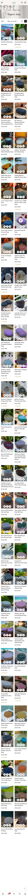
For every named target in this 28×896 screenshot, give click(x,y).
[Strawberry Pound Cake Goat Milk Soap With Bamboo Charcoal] (7, 473)
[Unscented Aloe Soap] (21, 32)
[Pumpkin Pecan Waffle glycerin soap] (21, 275)
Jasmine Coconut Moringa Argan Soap (20, 400)
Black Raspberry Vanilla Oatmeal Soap (6, 640)
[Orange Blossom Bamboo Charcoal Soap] (7, 872)
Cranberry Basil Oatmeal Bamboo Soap (7, 151)
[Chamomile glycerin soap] (7, 417)
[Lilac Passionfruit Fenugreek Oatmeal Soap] (7, 333)
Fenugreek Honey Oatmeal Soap (19, 343)
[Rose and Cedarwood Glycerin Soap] (7, 444)
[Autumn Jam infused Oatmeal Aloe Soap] (7, 275)
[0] (25, 2)
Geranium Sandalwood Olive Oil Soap (21, 804)
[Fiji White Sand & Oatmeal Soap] (7, 604)
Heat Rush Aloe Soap (6, 42)
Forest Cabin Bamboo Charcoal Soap (6, 231)
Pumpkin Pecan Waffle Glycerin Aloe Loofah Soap (21, 202)
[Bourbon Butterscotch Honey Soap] (7, 713)
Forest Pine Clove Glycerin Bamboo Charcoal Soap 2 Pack (7, 122)
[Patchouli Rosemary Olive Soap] (7, 794)
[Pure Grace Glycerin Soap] (21, 656)
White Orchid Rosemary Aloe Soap (6, 562)
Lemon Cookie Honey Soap (7, 201)
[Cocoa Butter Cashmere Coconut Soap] (7, 684)
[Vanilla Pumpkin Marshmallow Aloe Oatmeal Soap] (21, 629)
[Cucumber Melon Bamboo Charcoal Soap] (21, 83)
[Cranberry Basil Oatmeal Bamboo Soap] (7, 140)
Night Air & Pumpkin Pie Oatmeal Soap (20, 151)
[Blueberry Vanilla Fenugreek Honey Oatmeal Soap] (7, 360)
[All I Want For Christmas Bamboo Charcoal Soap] (21, 110)
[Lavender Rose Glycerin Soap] (7, 58)
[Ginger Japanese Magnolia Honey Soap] (21, 165)
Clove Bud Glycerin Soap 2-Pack (20, 536)
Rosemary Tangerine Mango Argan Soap (6, 400)
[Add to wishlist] (7, 38)
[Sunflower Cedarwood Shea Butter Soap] (7, 656)
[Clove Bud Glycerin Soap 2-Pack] (21, 526)
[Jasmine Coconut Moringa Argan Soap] (21, 389)
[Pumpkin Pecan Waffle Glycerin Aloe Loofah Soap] (21, 191)
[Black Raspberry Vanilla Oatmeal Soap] (7, 629)
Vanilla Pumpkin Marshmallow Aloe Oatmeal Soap (19, 640)
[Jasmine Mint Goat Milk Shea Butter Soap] (21, 872)
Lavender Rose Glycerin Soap (5, 69)
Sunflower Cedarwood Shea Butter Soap (7, 667)
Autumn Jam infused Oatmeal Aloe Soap (6, 286)
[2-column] (25, 21)
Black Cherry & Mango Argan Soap (21, 370)
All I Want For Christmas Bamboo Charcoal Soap (19, 122)
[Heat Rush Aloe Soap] (7, 32)
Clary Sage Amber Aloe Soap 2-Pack (19, 855)
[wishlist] (14, 894)
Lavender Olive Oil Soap (20, 830)
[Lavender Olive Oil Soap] (21, 819)
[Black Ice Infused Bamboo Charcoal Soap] (7, 739)
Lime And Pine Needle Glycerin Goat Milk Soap (21, 428)
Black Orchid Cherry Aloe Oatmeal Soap (6, 536)
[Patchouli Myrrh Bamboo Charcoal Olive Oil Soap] (7, 576)
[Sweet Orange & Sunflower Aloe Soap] (21, 768)
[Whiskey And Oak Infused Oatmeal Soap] (21, 604)
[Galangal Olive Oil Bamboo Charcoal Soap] (7, 83)
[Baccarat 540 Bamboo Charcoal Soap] (7, 500)
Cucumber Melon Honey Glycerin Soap (20, 484)
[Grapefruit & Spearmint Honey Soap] (21, 551)
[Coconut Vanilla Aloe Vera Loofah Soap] (7, 768)
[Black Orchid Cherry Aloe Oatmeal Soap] (7, 526)
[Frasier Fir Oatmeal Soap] (7, 246)
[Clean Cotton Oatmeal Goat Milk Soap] (21, 500)
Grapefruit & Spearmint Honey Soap (21, 562)
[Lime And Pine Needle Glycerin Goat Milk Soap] (21, 417)
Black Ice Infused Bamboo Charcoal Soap (6, 750)
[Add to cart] (4, 38)
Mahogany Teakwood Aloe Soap (20, 694)
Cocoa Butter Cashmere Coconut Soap (6, 695)
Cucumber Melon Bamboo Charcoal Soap (19, 95)
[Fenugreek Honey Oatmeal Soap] (21, 333)
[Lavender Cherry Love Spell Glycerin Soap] (21, 303)
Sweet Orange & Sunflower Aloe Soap (20, 779)
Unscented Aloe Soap (20, 42)
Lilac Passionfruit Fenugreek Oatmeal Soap (6, 344)
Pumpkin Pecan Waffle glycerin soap (21, 286)
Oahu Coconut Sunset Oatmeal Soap (20, 587)
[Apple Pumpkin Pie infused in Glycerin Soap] (21, 246)
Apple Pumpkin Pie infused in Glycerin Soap (20, 257)
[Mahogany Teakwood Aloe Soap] (21, 684)
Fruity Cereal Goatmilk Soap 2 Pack (21, 749)
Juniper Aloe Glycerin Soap (20, 69)
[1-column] (22, 21)
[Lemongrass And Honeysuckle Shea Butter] (7, 844)
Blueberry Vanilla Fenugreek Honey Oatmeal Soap (6, 371)
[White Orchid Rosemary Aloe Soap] (7, 551)
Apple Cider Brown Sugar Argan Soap (6, 176)
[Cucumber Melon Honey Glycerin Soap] (21, 473)
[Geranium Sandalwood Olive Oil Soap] (21, 794)
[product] (3, 894)
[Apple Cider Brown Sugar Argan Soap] (7, 165)
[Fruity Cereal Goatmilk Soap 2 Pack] (21, 739)
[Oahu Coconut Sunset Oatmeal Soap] (21, 576)
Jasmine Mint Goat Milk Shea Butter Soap (21, 882)
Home (9, 10)
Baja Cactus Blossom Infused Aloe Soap (20, 724)
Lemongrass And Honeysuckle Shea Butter (6, 856)
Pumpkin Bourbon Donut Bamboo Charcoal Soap (6, 314)
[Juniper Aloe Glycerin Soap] (21, 58)
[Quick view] (10, 38)
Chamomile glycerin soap (6, 428)
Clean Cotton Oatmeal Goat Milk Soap (20, 511)
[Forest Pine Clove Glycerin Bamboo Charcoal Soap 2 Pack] (7, 110)
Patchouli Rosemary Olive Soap (6, 804)
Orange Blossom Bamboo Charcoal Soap (6, 883)
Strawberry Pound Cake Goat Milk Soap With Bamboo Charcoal (7, 484)
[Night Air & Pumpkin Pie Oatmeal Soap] (21, 140)
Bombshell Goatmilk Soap (20, 231)
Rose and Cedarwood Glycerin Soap (6, 455)
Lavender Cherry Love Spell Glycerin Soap (21, 314)
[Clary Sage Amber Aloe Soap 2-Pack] (21, 844)
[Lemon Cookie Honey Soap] (7, 191)
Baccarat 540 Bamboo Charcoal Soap (7, 511)
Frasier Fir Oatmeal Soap (6, 256)
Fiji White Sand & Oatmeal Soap (5, 614)
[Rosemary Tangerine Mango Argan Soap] (7, 389)
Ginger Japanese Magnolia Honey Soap (20, 176)
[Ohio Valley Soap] (14, 2)
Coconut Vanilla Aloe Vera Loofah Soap (6, 779)
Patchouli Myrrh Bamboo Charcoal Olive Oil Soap (6, 588)
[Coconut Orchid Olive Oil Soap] (7, 819)
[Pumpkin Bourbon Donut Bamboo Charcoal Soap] (7, 303)
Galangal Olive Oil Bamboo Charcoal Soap (6, 95)
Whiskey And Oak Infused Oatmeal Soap (20, 614)
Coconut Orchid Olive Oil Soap (7, 830)
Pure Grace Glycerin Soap (20, 667)
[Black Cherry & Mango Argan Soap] (21, 360)
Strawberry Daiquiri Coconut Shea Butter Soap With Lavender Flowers (20, 456)
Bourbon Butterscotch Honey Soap (7, 724)
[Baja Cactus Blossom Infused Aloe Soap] (21, 713)
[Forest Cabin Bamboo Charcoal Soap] (7, 220)
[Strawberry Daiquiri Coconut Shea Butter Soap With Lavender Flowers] (21, 444)
